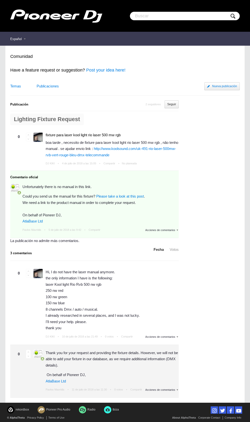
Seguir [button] (171, 104)
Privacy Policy (35, 417)
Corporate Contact (209, 417)
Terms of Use (56, 417)
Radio (91, 409)
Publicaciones (48, 86)
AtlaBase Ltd (32, 221)
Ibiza (116, 409)
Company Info (233, 417)
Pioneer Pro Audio (58, 409)
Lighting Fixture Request (47, 119)
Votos (174, 249)
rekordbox (22, 409)
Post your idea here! (105, 70)
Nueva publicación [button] (224, 86)
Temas (15, 86)
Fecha (159, 249)
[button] (28, 135)
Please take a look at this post (120, 196)
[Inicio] (56, 16)
